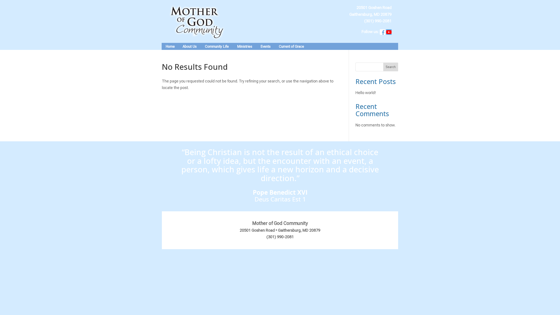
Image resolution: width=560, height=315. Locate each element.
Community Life (217, 46)
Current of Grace (291, 46)
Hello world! (365, 92)
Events (266, 46)
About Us (190, 46)
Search (391, 67)
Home (170, 46)
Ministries (244, 46)
